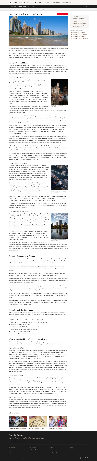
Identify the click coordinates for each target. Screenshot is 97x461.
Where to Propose (22, 6)
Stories (51, 447)
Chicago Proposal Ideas (78, 18)
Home (11, 9)
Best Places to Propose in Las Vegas (79, 34)
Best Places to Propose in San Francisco (79, 38)
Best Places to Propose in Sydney (78, 32)
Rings (71, 447)
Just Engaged (45, 2)
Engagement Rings (66, 2)
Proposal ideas (12, 452)
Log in (83, 6)
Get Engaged (38, 2)
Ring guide (72, 449)
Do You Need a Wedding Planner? (36, 428)
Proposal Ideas (13, 6)
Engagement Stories (55, 2)
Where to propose (13, 449)
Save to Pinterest (63, 13)
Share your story (13, 441)
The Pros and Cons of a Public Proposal (17, 428)
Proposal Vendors (31, 6)
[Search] (86, 6)
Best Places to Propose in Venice (78, 36)
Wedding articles (33, 449)
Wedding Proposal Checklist (55, 428)
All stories (51, 449)
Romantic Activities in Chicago (79, 23)
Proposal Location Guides (25, 9)
